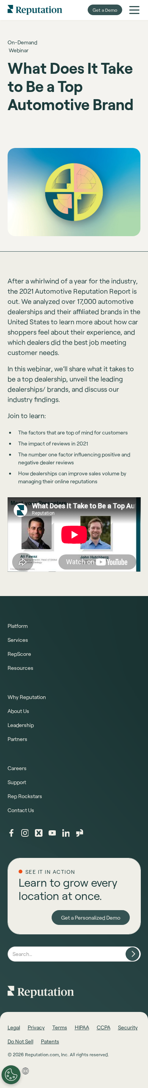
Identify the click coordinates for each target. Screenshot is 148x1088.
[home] (35, 10)
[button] (134, 10)
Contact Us (21, 810)
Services (18, 640)
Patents (50, 1041)
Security (128, 1027)
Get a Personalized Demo (90, 917)
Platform (18, 626)
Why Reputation (27, 697)
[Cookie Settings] (11, 1074)
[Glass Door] (79, 833)
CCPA (103, 1027)
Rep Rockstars (25, 796)
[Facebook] (11, 833)
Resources (20, 668)
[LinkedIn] (66, 833)
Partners (17, 739)
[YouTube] (52, 833)
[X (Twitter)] (39, 833)
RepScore (19, 654)
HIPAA (82, 1027)
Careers (17, 768)
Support (17, 782)
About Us (18, 711)
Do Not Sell (20, 1041)
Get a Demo (105, 9)
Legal (14, 1027)
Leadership (21, 725)
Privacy (36, 1027)
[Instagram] (25, 833)
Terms (59, 1027)
